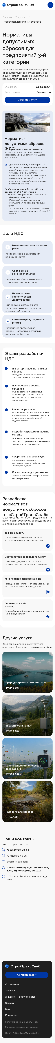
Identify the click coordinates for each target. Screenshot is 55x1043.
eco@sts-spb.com (17, 861)
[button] (27, 100)
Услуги (9, 990)
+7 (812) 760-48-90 (18, 849)
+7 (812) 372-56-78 (17, 855)
